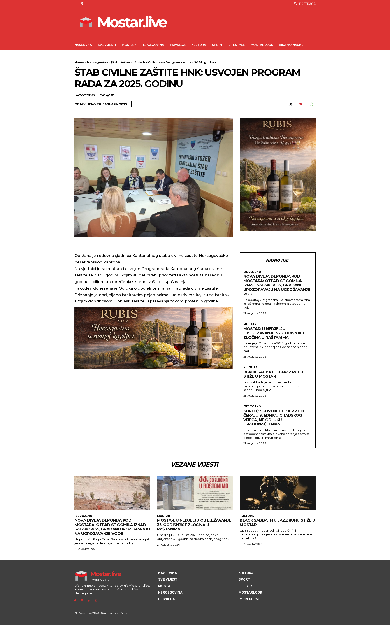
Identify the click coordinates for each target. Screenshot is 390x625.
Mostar (249, 324)
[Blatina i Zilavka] (278, 174)
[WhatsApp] (311, 104)
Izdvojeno (252, 272)
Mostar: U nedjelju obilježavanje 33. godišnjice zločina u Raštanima (274, 333)
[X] (82, 3)
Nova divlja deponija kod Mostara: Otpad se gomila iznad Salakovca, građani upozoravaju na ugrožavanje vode (276, 285)
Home (79, 62)
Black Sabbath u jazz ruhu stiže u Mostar (273, 374)
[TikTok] (89, 601)
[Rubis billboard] (153, 338)
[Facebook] (75, 3)
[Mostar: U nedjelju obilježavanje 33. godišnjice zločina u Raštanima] (195, 493)
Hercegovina (97, 62)
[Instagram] (82, 601)
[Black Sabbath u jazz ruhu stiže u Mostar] (278, 493)
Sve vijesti (107, 95)
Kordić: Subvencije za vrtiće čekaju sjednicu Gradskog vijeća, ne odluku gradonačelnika (274, 418)
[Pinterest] (300, 104)
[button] (304, 4)
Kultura (250, 367)
